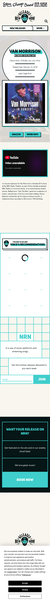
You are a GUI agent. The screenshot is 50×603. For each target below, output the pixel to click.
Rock (38, 60)
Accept (25, 583)
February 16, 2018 (30, 67)
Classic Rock (14, 60)
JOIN (42, 379)
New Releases (17, 28)
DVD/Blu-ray (26, 60)
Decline (25, 590)
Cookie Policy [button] (12, 572)
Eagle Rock (27, 73)
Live (33, 60)
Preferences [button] (26, 575)
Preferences (25, 596)
